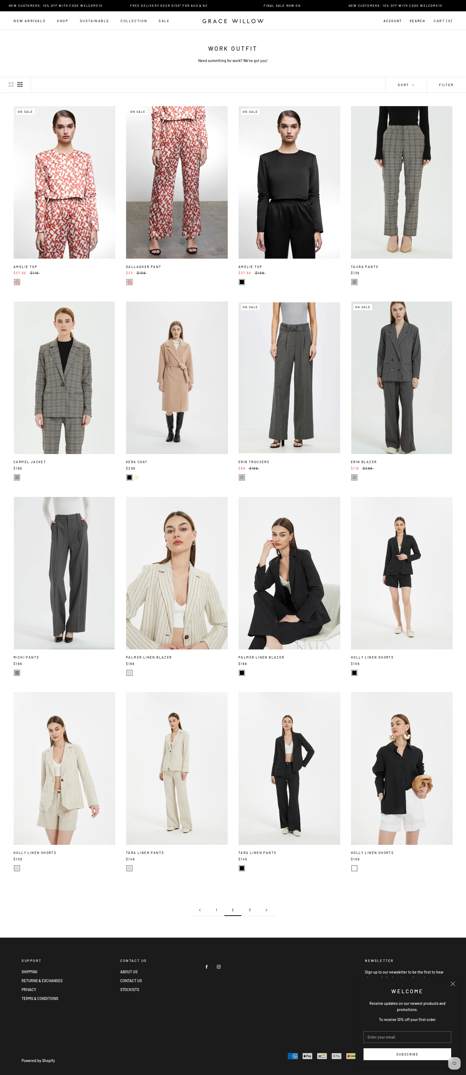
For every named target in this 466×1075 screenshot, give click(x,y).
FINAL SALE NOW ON (257, 5)
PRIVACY (29, 989)
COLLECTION (134, 21)
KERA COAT (137, 462)
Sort (404, 85)
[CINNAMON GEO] (17, 282)
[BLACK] (242, 282)
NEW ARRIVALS (29, 21)
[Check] (354, 282)
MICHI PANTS (26, 657)
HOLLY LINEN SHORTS (372, 657)
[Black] (129, 477)
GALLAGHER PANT (144, 267)
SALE (164, 21)
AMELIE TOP (25, 267)
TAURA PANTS (364, 267)
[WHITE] (354, 868)
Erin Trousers (253, 462)
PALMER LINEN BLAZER (149, 657)
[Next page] (266, 910)
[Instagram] (219, 966)
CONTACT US (131, 980)
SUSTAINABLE (94, 21)
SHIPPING (29, 971)
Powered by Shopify (38, 1060)
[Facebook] (206, 966)
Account (392, 21)
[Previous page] (199, 910)
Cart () (443, 21)
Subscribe (407, 1054)
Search (417, 21)
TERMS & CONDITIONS (40, 998)
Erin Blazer (364, 462)
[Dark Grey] (242, 477)
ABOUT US (129, 971)
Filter (446, 85)
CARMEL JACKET (29, 462)
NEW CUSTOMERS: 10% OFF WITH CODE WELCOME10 (371, 5)
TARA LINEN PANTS (145, 852)
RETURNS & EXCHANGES (42, 980)
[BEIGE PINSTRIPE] (129, 673)
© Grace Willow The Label (49, 1053)
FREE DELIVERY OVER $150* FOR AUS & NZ (144, 5)
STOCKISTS (129, 989)
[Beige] (136, 477)
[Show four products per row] (20, 84)
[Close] (452, 983)
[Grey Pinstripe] (17, 673)
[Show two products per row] (11, 84)
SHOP (62, 21)
